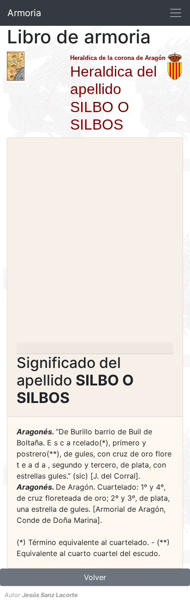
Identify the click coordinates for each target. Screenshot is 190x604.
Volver (95, 577)
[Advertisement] (95, 243)
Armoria (24, 12)
